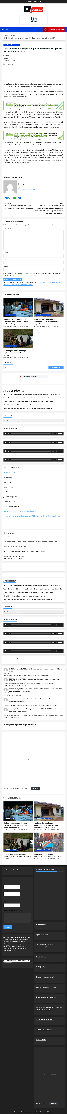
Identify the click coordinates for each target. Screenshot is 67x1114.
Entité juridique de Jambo (44, 967)
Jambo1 (7, 55)
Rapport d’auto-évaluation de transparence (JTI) (45, 946)
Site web (6, 266)
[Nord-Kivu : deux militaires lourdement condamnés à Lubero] (49, 842)
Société (14, 346)
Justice (48, 315)
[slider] (60, 433)
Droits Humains (15, 45)
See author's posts (28, 189)
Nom (5, 253)
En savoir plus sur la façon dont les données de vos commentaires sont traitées (32, 283)
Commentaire (8, 228)
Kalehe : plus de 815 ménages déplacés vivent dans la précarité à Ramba (17, 353)
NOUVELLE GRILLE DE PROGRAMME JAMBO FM (15, 788)
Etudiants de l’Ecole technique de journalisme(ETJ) (19, 511)
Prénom (5, 890)
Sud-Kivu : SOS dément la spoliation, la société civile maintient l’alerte (27, 408)
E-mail (6, 259)
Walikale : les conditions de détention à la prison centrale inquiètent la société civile (46, 321)
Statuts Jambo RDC (41, 1103)
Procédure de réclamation (45, 1019)
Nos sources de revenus (44, 1029)
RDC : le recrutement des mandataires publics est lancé (41, 679)
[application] (33, 433)
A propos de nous (42, 935)
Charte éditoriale (41, 957)
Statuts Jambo (41, 1039)
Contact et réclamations (11, 870)
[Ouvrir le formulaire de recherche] (41, 29)
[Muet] (56, 434)
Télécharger (35, 788)
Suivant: (49, 208)
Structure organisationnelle (45, 977)
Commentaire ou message (12, 910)
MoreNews (39, 1112)
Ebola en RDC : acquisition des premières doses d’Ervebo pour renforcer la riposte (15, 321)
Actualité (6, 45)
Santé (14, 315)
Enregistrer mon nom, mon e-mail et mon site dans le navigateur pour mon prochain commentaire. (33, 274)
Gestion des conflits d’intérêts (46, 987)
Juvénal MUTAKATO (9, 473)
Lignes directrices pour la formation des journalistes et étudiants (49, 1008)
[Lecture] (6, 434)
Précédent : (18, 205)
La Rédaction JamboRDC (10, 326)
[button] (3, 29)
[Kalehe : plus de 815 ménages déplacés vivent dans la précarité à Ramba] (18, 338)
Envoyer (7, 927)
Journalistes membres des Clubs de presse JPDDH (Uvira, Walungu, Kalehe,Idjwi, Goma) (32, 516)
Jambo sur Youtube (56, 29)
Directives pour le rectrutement (46, 997)
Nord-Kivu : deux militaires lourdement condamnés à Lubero (24, 405)
